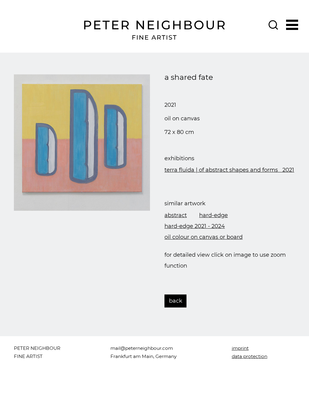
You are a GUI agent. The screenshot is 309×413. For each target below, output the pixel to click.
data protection (249, 356)
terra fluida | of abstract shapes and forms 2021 (229, 170)
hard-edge (213, 215)
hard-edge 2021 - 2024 (194, 226)
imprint (240, 348)
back (175, 301)
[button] (292, 24)
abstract (175, 215)
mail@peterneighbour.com (141, 348)
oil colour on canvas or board (203, 237)
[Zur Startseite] (154, 30)
